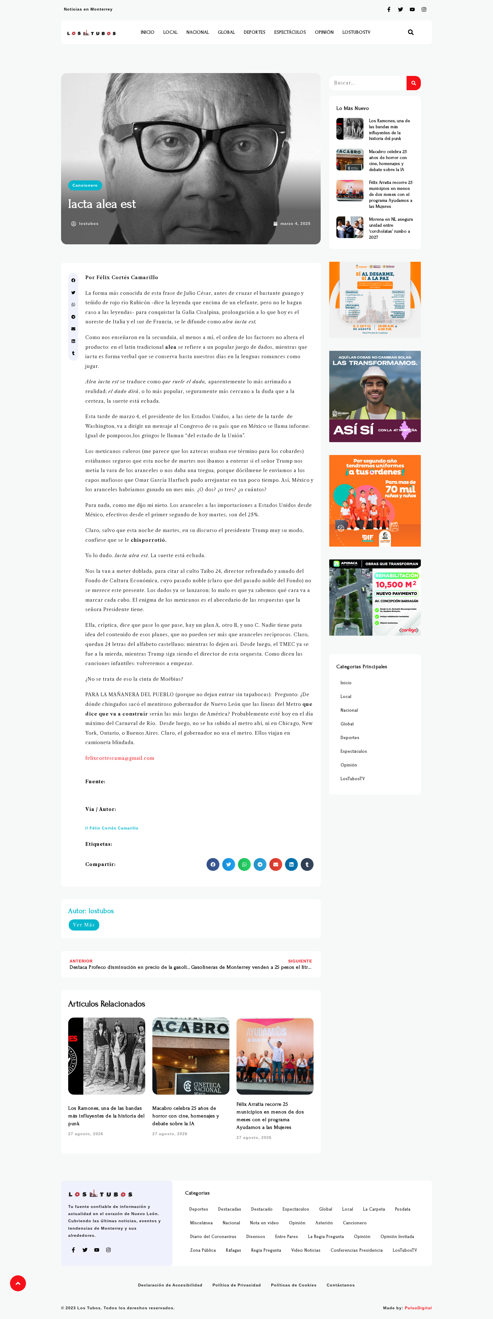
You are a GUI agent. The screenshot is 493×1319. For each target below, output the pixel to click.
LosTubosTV (357, 32)
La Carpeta (374, 1209)
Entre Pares (286, 1236)
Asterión (324, 1223)
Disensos (255, 1236)
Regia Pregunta (266, 1250)
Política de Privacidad (237, 1285)
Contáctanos (341, 1285)
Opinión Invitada (397, 1236)
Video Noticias (306, 1250)
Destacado (262, 1209)
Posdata (403, 1209)
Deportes (255, 32)
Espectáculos (290, 32)
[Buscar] (414, 83)
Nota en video (264, 1223)
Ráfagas (233, 1250)
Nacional (198, 32)
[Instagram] (424, 9)
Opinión (324, 32)
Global (226, 32)
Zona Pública (203, 1250)
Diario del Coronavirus (213, 1236)
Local (170, 32)
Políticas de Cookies (294, 1285)
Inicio (148, 32)
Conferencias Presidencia (357, 1250)
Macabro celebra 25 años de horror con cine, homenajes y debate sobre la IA (185, 1115)
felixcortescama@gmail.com (119, 758)
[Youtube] (412, 9)
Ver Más (84, 925)
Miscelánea (201, 1223)
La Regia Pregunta (326, 1236)
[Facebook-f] (389, 9)
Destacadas (229, 1209)
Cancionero (85, 185)
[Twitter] (400, 9)
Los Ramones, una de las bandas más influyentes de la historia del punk (106, 1115)
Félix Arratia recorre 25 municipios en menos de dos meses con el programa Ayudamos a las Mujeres (391, 194)
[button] (411, 32)
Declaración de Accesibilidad (170, 1285)
